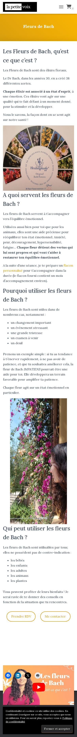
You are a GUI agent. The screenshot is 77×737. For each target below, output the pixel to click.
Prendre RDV (21, 616)
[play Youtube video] (38, 687)
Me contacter (55, 616)
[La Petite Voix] (21, 7)
